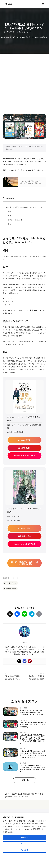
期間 (9, 211)
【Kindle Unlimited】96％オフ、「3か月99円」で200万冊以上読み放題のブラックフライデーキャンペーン (32, 768)
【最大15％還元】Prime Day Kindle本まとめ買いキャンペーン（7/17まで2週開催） (33, 725)
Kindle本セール (10, 589)
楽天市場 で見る (24, 448)
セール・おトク (11, 583)
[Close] (46, 815)
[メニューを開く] (43, 4)
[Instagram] (24, 661)
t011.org (8, 4)
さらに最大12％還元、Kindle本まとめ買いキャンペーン (23, 207)
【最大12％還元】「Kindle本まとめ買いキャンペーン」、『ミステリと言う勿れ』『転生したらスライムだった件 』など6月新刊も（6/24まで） (32, 739)
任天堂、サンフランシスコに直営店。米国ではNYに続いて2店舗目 (36, 679)
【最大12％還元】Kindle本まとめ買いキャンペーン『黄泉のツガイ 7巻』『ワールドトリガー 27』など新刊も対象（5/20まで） (33, 754)
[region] (24, 834)
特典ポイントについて (15, 220)
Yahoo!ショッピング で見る (24, 456)
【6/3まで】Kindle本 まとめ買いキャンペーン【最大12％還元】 (24, 563)
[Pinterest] (30, 661)
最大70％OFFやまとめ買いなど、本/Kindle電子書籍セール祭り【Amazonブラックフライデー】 (32, 712)
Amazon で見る (24, 440)
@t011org (43, 37)
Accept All (24, 838)
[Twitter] (19, 661)
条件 (9, 216)
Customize (24, 844)
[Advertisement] (24, 81)
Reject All (24, 850)
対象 (9, 224)
